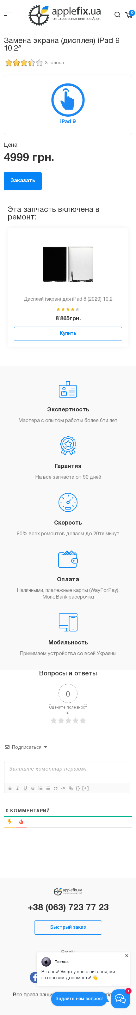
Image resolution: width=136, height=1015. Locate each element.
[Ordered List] (40, 788)
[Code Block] (63, 788)
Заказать (22, 181)
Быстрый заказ (68, 928)
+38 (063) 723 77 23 (68, 908)
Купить (68, 334)
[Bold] (10, 788)
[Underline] (25, 788)
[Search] (117, 15)
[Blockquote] (55, 788)
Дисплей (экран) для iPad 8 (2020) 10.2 (68, 299)
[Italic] (17, 788)
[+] (85, 788)
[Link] (70, 788)
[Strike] (32, 788)
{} (78, 788)
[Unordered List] (48, 788)
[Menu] (8, 15)
